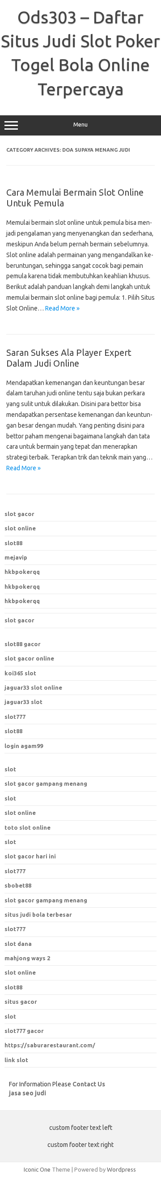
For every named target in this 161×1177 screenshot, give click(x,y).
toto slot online (27, 827)
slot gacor (19, 514)
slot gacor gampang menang (45, 783)
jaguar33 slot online (33, 687)
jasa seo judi (27, 1093)
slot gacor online (29, 658)
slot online (20, 528)
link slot (16, 1060)
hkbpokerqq (22, 572)
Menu (80, 124)
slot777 (14, 716)
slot (10, 769)
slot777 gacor (24, 1031)
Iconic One (37, 1169)
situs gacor (20, 1001)
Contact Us (88, 1084)
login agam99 (23, 746)
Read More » (62, 308)
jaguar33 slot (23, 702)
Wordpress (121, 1169)
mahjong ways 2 (27, 958)
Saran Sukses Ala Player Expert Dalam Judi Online (68, 357)
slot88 (13, 543)
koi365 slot (20, 673)
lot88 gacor (22, 644)
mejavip (15, 557)
